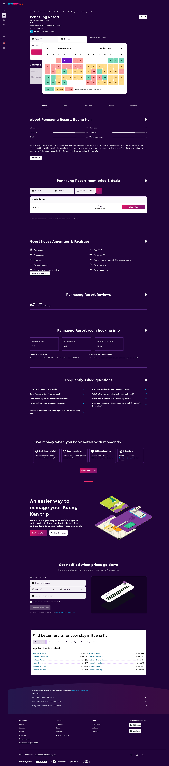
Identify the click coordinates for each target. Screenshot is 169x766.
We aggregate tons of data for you (46, 701)
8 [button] (58, 66)
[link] (88, 470)
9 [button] (64, 66)
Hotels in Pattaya (95, 653)
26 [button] (81, 77)
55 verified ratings (47, 31)
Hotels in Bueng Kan (71, 12)
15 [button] (59, 72)
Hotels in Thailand (56, 12)
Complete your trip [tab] (88, 642)
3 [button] (69, 61)
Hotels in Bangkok (39, 653)
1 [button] (58, 61)
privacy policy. (70, 612)
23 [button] (64, 77)
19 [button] (81, 72)
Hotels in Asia (44, 12)
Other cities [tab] (39, 642)
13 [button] (48, 72)
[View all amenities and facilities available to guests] (145, 241)
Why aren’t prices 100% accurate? (46, 706)
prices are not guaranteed (79, 690)
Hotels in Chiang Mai (96, 660)
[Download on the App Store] (135, 731)
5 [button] (80, 61)
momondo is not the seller (43, 697)
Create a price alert (126, 458)
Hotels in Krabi (38, 663)
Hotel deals (33, 12)
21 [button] (53, 77)
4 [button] (75, 61)
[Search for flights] (4, 10)
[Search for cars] (4, 20)
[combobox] (60, 583)
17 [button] (69, 72)
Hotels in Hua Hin (95, 663)
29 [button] (59, 83)
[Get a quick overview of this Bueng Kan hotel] (145, 119)
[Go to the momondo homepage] (15, 3)
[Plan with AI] (4, 30)
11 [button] (75, 66)
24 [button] (70, 77)
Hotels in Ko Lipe (39, 670)
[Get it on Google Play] (135, 725)
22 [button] (59, 77)
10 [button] (70, 66)
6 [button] (47, 66)
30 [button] (64, 83)
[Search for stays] (4, 15)
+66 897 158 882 (36, 28)
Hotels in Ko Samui (96, 657)
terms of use (59, 612)
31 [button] (121, 83)
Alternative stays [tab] (54, 642)
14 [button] (53, 72)
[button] (3, 3)
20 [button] (48, 77)
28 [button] (53, 83)
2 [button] (64, 61)
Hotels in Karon (94, 666)
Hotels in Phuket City (41, 657)
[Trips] (4, 36)
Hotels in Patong (39, 660)
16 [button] (64, 72)
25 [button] (75, 77)
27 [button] (48, 83)
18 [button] (75, 72)
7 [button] (53, 66)
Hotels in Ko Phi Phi (40, 666)
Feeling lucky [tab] (71, 642)
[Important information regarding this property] (145, 330)
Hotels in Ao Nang (95, 670)
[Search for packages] (4, 25)
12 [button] (81, 66)
